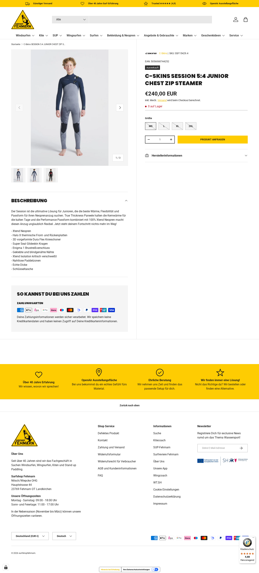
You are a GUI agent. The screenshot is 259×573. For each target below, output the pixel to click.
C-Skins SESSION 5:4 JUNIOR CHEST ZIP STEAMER (45, 44)
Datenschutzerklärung (167, 496)
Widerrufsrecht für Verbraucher (117, 461)
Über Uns (158, 461)
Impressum (160, 503)
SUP (55, 35)
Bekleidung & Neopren (121, 35)
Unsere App (160, 468)
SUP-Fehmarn (161, 447)
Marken (188, 35)
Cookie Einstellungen (166, 489)
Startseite (15, 44)
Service (234, 35)
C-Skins (163, 53)
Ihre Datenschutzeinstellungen (136, 569)
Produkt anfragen (212, 139)
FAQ (100, 475)
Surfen (94, 35)
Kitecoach (159, 440)
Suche (157, 433)
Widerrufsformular (109, 454)
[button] (245, 19)
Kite (41, 35)
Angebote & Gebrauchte (159, 35)
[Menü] (253, 538)
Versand (162, 100)
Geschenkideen (211, 35)
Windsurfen (23, 35)
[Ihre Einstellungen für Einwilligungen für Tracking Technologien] (6, 567)
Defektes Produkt (108, 433)
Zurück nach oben (130, 405)
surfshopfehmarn (27, 553)
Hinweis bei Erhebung (110, 569)
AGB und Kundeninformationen (117, 468)
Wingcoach (160, 475)
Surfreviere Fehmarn (165, 454)
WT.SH (157, 482)
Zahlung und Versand (111, 447)
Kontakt (102, 440)
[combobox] (132, 19)
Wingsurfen (74, 35)
